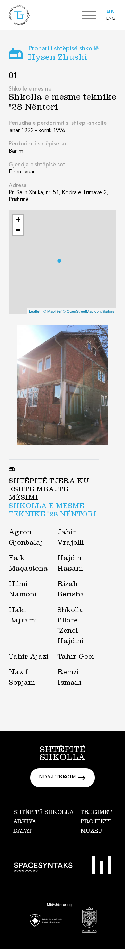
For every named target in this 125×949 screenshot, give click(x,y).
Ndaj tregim (57, 777)
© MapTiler (52, 311)
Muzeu (91, 831)
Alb (110, 12)
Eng (110, 19)
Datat (22, 831)
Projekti (96, 822)
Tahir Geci (75, 657)
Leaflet (34, 311)
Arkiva (24, 822)
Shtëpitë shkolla (43, 813)
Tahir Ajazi (28, 657)
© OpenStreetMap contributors (89, 311)
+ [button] (18, 219)
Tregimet (96, 813)
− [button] (18, 230)
